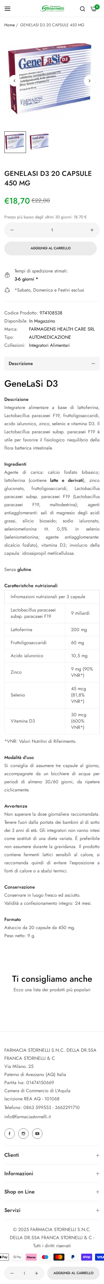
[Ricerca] (82, 8)
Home (9, 25)
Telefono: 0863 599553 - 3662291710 (42, 1107)
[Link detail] (10, 1133)
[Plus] (92, 230)
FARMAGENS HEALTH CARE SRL (62, 329)
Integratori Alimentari (49, 345)
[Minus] (12, 230)
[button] (89, 80)
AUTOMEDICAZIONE (50, 337)
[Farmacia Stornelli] (52, 8)
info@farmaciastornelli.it (27, 1116)
